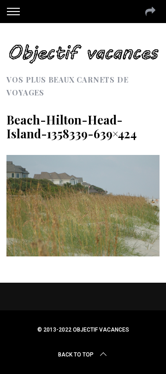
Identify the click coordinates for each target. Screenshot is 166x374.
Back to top (76, 354)
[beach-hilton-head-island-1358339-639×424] (82, 253)
